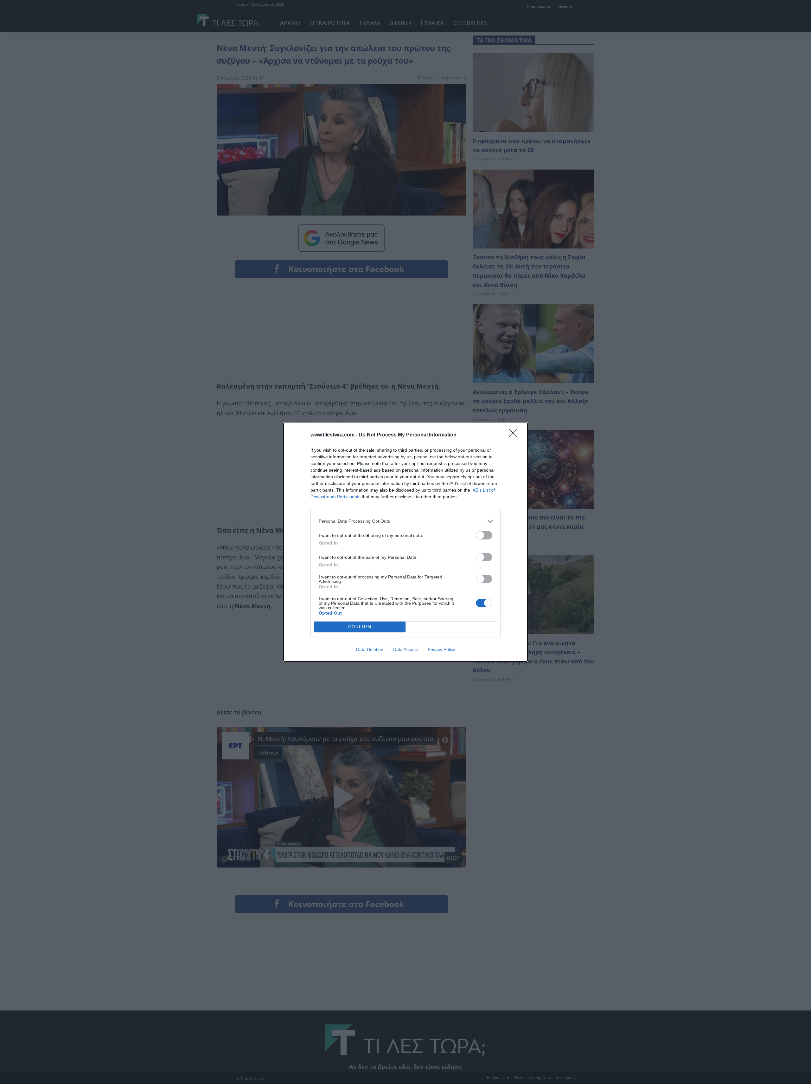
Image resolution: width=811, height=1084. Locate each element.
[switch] (484, 535)
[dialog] (405, 542)
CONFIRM (360, 626)
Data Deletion (369, 649)
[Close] (515, 435)
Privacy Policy (441, 649)
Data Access (405, 649)
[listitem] (405, 521)
